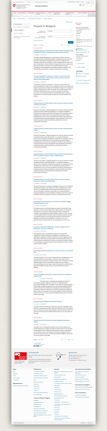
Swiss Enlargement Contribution (35, 18)
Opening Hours (81, 63)
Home (14, 18)
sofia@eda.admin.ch (83, 50)
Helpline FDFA (73, 352)
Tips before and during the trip (40, 375)
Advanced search (39, 40)
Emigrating (36, 400)
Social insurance (57, 389)
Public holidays (81, 67)
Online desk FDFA (34, 352)
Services (50, 12)
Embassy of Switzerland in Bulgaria (20, 385)
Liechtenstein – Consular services (61, 402)
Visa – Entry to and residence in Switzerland (82, 372)
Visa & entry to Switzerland (57, 13)
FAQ (35, 379)
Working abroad (37, 404)
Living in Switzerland (79, 377)
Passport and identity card (60, 375)
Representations (22, 12)
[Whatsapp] (40, 345)
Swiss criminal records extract (60, 396)
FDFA (29, 2)
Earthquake (36, 384)
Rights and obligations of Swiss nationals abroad (43, 415)
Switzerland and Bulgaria (70, 13)
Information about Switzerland (82, 379)
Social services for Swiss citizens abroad (62, 383)
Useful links (56, 407)
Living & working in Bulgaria (40, 13)
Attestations (57, 387)
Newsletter (15, 373)
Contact (77, 24)
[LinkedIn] (37, 345)
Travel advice (31, 12)
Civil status (56, 414)
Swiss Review (57, 409)
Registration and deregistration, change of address (63, 372)
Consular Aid (36, 388)
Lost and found (57, 391)
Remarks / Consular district (83, 80)
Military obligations (58, 393)
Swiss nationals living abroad (40, 412)
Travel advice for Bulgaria (39, 371)
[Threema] (38, 345)
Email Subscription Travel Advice (41, 392)
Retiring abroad (37, 406)
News (15, 12)
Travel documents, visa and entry (41, 377)
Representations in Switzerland (40, 410)
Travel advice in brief (38, 373)
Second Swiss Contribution (81, 395)
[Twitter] (35, 345)
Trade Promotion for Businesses (61, 416)
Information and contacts (80, 375)
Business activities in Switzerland (82, 381)
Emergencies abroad (58, 381)
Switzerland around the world (41, 2)
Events (14, 375)
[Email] (41, 345)
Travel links (36, 390)
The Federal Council (19, 2)
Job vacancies (16, 379)
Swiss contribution (82, 12)
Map (77, 35)
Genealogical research (59, 398)
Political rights (57, 377)
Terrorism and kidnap (38, 382)
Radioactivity (36, 386)
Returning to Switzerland (39, 408)
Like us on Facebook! (83, 73)
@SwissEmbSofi (82, 76)
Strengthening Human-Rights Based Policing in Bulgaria (48, 301)
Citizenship (56, 411)
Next (69, 45)
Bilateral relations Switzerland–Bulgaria (84, 387)
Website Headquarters (82, 52)
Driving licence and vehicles (60, 379)
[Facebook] (34, 345)
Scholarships (57, 400)
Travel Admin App (37, 394)
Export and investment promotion (82, 389)
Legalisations (57, 385)
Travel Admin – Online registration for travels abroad (62, 405)
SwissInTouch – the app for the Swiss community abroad (62, 419)
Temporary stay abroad (39, 402)
